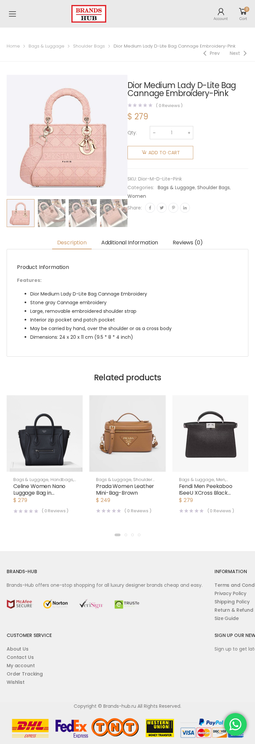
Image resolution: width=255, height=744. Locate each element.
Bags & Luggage (46, 46)
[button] (44, 465)
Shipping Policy (232, 601)
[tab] (72, 243)
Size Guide (226, 618)
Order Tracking (25, 674)
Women (137, 196)
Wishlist (16, 682)
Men (220, 479)
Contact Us (20, 657)
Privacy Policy (230, 593)
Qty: (132, 132)
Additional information (129, 242)
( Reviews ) (169, 105)
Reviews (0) (188, 242)
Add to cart (164, 152)
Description (72, 242)
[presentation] (132, 213)
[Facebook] (150, 208)
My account (21, 665)
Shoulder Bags (89, 46)
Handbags (61, 479)
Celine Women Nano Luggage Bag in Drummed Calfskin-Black (39, 496)
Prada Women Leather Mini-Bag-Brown (125, 489)
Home (13, 46)
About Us (18, 649)
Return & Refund (233, 610)
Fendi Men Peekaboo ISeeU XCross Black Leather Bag (205, 492)
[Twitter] (162, 208)
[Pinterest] (173, 208)
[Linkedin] (185, 208)
